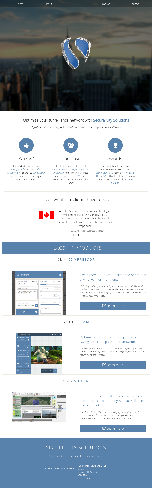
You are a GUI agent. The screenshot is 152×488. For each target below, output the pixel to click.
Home (19, 4)
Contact (134, 4)
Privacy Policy (84, 478)
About (48, 4)
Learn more (115, 305)
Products (105, 4)
